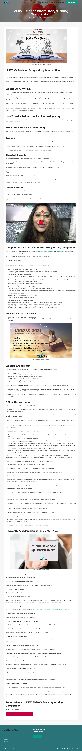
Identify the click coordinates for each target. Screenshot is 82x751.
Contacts (6, 735)
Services (6, 741)
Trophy (9, 373)
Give (5, 732)
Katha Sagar (51, 251)
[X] (60, 749)
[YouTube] (67, 749)
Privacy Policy (7, 737)
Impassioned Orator (42, 251)
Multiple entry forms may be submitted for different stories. (54, 609)
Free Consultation (72, 2)
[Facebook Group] (65, 749)
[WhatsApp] (70, 749)
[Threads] (75, 749)
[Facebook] (57, 749)
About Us (6, 739)
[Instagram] (62, 749)
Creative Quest (60, 251)
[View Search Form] (77, 6)
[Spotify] (72, 749)
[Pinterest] (77, 749)
